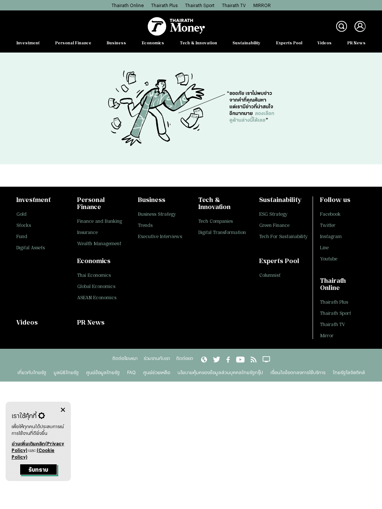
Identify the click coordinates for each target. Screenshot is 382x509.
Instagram (331, 236)
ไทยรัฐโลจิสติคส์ (349, 372)
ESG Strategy (273, 214)
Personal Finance (73, 43)
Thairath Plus (164, 5)
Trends (145, 225)
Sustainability (246, 43)
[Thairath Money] (176, 26)
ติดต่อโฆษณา (125, 358)
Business (116, 43)
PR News (356, 43)
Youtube (328, 259)
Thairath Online (128, 5)
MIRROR (262, 5)
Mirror (327, 335)
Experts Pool (289, 43)
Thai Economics (94, 275)
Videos (324, 43)
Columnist (270, 275)
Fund (21, 236)
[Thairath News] (204, 359)
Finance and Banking (99, 221)
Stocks (23, 225)
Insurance (87, 232)
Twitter (327, 225)
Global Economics (96, 286)
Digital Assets (30, 247)
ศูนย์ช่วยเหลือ (156, 372)
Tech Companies (215, 221)
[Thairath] (228, 359)
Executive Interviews (160, 236)
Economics (153, 43)
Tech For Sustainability (283, 236)
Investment (28, 43)
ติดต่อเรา (184, 358)
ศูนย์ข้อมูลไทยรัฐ (103, 372)
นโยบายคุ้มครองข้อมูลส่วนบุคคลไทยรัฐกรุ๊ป (220, 372)
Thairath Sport (200, 5)
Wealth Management (99, 243)
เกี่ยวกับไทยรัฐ (32, 372)
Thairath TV (234, 5)
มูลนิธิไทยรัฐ (66, 372)
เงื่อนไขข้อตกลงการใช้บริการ (297, 372)
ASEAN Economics (96, 297)
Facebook (330, 214)
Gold (21, 214)
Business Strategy (157, 214)
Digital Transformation (222, 232)
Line (324, 247)
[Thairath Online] (240, 359)
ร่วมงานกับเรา (157, 358)
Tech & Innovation (198, 43)
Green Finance (274, 225)
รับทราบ (38, 470)
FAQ (131, 372)
